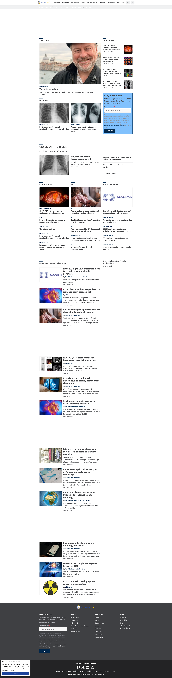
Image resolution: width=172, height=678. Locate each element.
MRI (40, 218)
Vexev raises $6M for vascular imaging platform (117, 248)
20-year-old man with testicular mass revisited (117, 166)
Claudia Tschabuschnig (73, 315)
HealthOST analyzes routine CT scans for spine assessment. (81, 281)
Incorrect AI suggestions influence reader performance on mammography (85, 239)
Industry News (110, 184)
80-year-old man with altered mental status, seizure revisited (117, 159)
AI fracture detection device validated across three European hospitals (112, 83)
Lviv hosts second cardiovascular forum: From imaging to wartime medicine (80, 452)
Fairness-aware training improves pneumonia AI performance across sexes (84, 129)
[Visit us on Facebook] (78, 667)
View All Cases (111, 174)
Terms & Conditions (86, 671)
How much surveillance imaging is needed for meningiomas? (111, 59)
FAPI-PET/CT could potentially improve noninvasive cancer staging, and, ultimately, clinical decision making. (80, 368)
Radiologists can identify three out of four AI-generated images (85, 230)
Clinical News (44, 86)
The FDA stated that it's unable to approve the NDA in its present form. (81, 573)
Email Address (109, 107)
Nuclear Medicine (45, 209)
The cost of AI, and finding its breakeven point (82, 248)
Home (114, 671)
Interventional (108, 227)
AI (72, 184)
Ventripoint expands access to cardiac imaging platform (117, 221)
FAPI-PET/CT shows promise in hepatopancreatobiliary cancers (79, 359)
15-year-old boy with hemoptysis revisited (81, 157)
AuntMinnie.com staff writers (75, 407)
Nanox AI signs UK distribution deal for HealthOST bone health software (117, 212)
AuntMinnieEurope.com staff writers (77, 277)
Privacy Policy (60, 671)
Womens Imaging (76, 236)
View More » (43, 254)
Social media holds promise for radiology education (79, 544)
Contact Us (98, 671)
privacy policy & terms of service (114, 126)
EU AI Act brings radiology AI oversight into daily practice (85, 221)
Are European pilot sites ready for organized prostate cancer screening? (80, 472)
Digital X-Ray (43, 125)
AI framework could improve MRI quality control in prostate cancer (112, 71)
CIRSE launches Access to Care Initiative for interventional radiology (117, 230)
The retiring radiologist (50, 89)
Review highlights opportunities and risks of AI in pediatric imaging (85, 212)
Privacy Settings (72, 671)
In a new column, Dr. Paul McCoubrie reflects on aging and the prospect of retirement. (66, 93)
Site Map (107, 671)
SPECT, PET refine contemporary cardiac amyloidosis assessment (111, 47)
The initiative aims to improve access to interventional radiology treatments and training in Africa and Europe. (81, 505)
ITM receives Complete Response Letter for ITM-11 (115, 239)
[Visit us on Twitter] (83, 667)
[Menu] (132, 2)
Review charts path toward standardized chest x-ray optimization (54, 128)
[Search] (128, 2)
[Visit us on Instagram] (92, 667)
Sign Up (110, 131)
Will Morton (69, 295)
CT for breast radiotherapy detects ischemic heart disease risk (81, 290)
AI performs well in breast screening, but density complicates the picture (81, 381)
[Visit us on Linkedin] (87, 667)
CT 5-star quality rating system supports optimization (79, 582)
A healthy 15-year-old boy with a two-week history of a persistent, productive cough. (85, 164)
